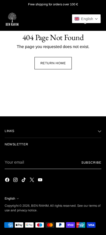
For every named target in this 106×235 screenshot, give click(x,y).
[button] (86, 18)
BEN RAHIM (40, 206)
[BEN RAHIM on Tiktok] (24, 180)
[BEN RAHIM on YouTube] (41, 180)
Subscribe (91, 162)
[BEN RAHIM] (12, 20)
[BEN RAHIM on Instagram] (16, 180)
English (10, 198)
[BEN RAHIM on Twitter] (32, 180)
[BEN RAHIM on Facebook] (8, 180)
